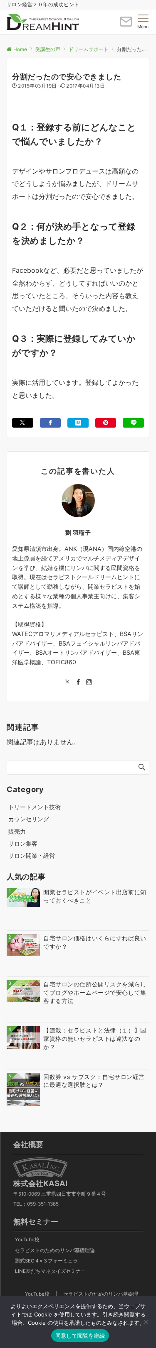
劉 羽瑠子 (78, 532)
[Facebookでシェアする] (50, 423)
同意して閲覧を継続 (80, 1335)
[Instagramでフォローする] (89, 682)
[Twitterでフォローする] (67, 682)
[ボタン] (126, 25)
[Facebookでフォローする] (78, 682)
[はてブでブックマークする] (78, 423)
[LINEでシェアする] (133, 423)
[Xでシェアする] (22, 423)
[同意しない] (145, 1322)
